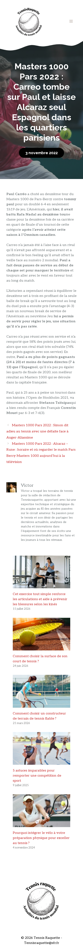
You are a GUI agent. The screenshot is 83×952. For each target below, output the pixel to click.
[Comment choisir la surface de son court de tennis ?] (41, 648)
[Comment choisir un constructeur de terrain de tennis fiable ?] (41, 705)
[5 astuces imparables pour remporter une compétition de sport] (41, 762)
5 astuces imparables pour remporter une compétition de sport (37, 776)
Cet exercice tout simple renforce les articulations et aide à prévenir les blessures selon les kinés (40, 599)
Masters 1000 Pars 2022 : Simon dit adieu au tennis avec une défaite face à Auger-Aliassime (37, 431)
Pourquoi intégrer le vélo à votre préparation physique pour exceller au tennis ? (41, 838)
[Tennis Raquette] (28, 21)
